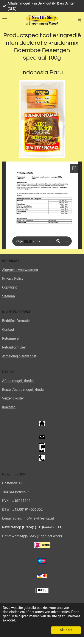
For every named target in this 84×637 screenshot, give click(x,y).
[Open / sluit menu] (4, 19)
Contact (8, 330)
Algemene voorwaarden (20, 270)
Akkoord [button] (66, 630)
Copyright (9, 287)
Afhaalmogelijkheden (18, 381)
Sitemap (8, 296)
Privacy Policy (12, 278)
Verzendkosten (13, 398)
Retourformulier (14, 347)
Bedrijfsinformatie (16, 321)
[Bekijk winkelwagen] (79, 19)
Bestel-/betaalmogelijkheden (23, 390)
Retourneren (11, 338)
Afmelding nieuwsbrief (19, 356)
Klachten (9, 407)
